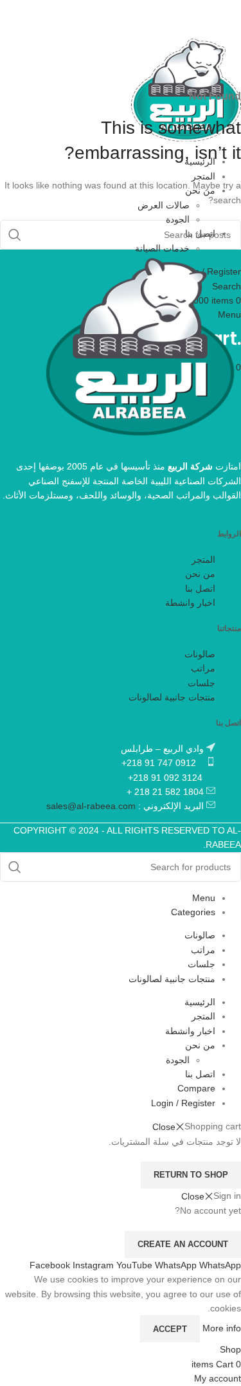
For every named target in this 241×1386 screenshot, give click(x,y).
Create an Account (183, 1244)
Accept (170, 1329)
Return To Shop (191, 1175)
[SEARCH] (15, 867)
